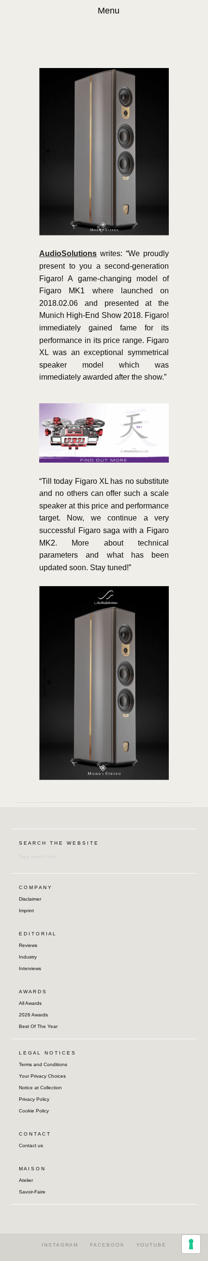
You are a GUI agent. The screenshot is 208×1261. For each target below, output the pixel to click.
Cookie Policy (34, 1110)
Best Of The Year (38, 1026)
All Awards (30, 1003)
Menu (108, 10)
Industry (28, 956)
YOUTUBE (151, 1244)
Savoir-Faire (32, 1191)
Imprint (26, 910)
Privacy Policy (34, 1099)
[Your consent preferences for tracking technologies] (191, 1244)
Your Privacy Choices (42, 1076)
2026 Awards (33, 1014)
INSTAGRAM (60, 1244)
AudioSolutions (68, 253)
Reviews (28, 945)
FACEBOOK (107, 1244)
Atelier (26, 1180)
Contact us (31, 1145)
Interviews (30, 968)
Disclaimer (30, 899)
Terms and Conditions (43, 1064)
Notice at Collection (40, 1087)
